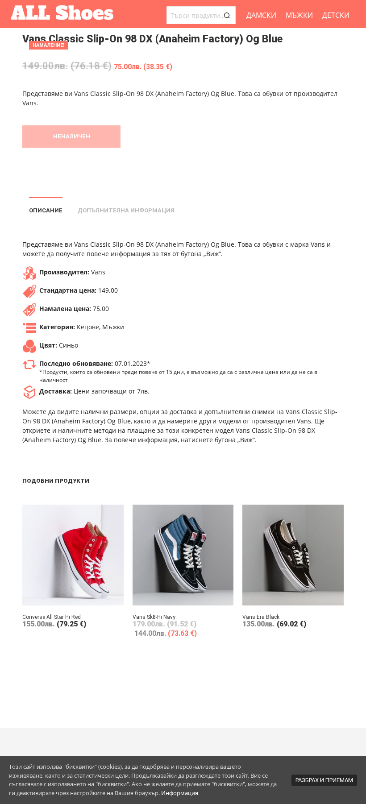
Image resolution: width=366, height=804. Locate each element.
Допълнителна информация (126, 210)
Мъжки (299, 15)
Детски (335, 15)
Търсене (227, 15)
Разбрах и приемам (324, 780)
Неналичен (71, 136)
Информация (179, 793)
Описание (45, 210)
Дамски (261, 15)
